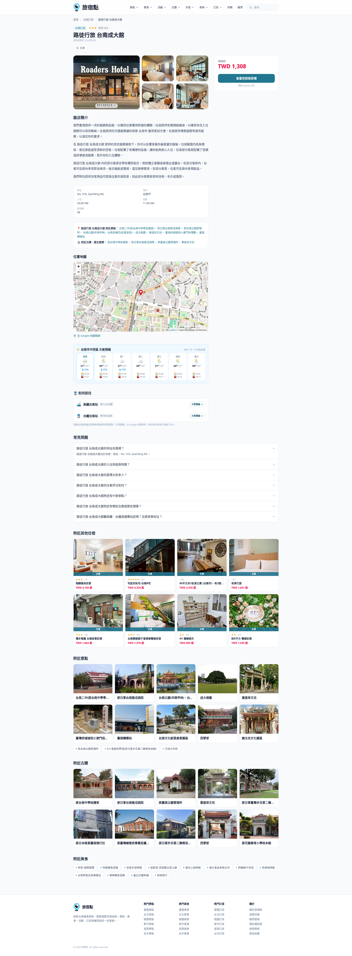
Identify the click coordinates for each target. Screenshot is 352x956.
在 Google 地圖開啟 (88, 335)
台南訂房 (88, 19)
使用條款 (254, 928)
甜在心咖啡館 (193, 867)
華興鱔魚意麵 (117, 875)
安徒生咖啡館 (134, 867)
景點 (132, 7)
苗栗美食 (184, 928)
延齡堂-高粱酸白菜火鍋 (163, 867)
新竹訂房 (219, 924)
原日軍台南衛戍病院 (168, 228)
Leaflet (171, 329)
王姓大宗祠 (171, 748)
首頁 (75, 19)
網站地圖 (254, 933)
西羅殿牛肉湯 (246, 867)
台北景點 (149, 914)
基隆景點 (149, 909)
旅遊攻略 (254, 914)
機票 (240, 7)
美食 (146, 7)
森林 (202, 7)
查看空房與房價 (246, 78)
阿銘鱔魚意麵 (110, 867)
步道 (188, 7)
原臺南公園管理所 (168, 242)
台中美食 (184, 933)
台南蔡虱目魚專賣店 (89, 875)
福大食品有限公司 (219, 867)
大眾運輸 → (197, 404)
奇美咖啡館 (268, 867)
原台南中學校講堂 (117, 242)
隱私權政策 (255, 924)
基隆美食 (184, 909)
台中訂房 (219, 933)
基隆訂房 (219, 909)
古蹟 (174, 7)
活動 (160, 7)
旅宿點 (90, 7)
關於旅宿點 (255, 909)
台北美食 (184, 914)
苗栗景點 (149, 928)
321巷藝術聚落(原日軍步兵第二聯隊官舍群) (131, 748)
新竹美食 (184, 924)
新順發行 (162, 875)
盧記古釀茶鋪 (141, 875)
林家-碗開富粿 (86, 867)
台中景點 (149, 933)
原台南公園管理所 (88, 748)
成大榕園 (140, 232)
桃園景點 (149, 919)
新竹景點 (149, 924)
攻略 (229, 7)
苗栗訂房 (219, 928)
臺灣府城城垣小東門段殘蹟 (180, 232)
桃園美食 (184, 919)
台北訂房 (219, 914)
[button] (141, 293)
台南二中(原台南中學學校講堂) (136, 228)
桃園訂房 (219, 919)
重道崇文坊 (155, 232)
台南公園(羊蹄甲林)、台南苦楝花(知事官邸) (107, 232)
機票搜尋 (254, 919)
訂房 (216, 7)
